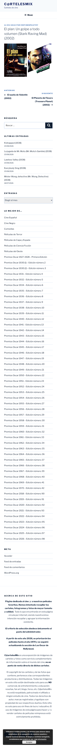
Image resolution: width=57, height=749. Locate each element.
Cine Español (10, 217)
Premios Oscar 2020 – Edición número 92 (24, 505)
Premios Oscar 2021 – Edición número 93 (24, 510)
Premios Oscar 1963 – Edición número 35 (24, 448)
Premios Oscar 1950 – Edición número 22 (24, 375)
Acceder (8, 556)
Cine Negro (9, 223)
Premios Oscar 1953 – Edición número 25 (24, 392)
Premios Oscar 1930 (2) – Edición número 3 (25, 268)
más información (40, 739)
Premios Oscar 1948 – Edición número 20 (24, 364)
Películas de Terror (13, 234)
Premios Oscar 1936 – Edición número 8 (23, 296)
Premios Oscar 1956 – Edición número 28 (24, 409)
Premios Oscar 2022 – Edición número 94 (24, 516)
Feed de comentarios (14, 567)
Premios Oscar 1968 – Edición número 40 (24, 477)
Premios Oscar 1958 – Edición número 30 (24, 420)
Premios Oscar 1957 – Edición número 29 (24, 415)
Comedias (9, 229)
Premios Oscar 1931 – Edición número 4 (23, 274)
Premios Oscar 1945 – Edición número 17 (24, 347)
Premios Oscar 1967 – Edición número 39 (24, 471)
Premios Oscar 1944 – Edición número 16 (24, 341)
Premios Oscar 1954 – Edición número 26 (24, 398)
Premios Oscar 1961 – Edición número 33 (24, 437)
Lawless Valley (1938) (14, 159)
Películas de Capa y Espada (17, 240)
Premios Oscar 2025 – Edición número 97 (24, 533)
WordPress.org (11, 573)
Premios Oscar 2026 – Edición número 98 (24, 539)
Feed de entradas (12, 561)
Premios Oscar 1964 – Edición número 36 (24, 454)
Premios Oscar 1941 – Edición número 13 (24, 324)
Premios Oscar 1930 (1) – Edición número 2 (25, 262)
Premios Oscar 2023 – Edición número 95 (24, 522)
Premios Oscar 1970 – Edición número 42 (24, 488)
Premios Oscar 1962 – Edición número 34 (24, 443)
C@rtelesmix (18, 4)
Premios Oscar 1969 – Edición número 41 (24, 482)
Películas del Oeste (13, 251)
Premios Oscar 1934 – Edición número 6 (23, 285)
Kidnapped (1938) (12, 143)
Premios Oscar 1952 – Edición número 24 (24, 386)
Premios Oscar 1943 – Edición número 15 (24, 336)
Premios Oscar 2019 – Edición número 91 (24, 499)
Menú (30, 15)
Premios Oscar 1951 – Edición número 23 (24, 381)
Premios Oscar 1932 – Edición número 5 (23, 279)
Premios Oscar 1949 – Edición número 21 (24, 370)
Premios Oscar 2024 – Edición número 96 (24, 527)
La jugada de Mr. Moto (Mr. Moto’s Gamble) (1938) (28, 151)
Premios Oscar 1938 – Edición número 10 (24, 307)
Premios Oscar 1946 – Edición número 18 (24, 353)
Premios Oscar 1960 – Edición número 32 (24, 432)
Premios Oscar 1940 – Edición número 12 (24, 319)
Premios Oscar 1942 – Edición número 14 (24, 330)
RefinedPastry (29, 25)
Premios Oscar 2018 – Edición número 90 (24, 493)
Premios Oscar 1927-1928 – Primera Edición (25, 257)
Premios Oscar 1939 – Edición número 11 (24, 313)
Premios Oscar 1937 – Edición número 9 (23, 302)
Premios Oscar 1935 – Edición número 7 (23, 291)
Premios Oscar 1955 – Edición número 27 (24, 403)
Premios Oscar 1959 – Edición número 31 (24, 426)
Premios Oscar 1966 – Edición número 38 (24, 465)
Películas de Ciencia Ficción (17, 245)
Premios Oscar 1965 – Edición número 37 (24, 460)
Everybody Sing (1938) (15, 168)
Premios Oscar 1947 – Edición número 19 (24, 358)
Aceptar (29, 742)
